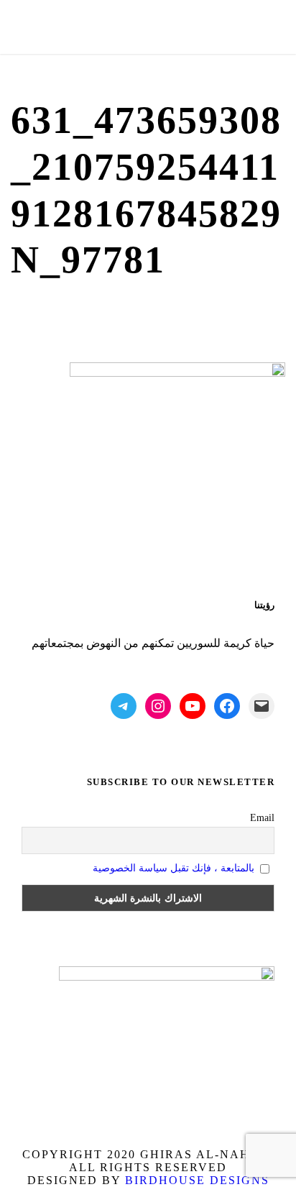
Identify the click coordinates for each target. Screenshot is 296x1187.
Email (262, 817)
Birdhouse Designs (197, 1180)
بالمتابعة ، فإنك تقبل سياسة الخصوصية (173, 868)
